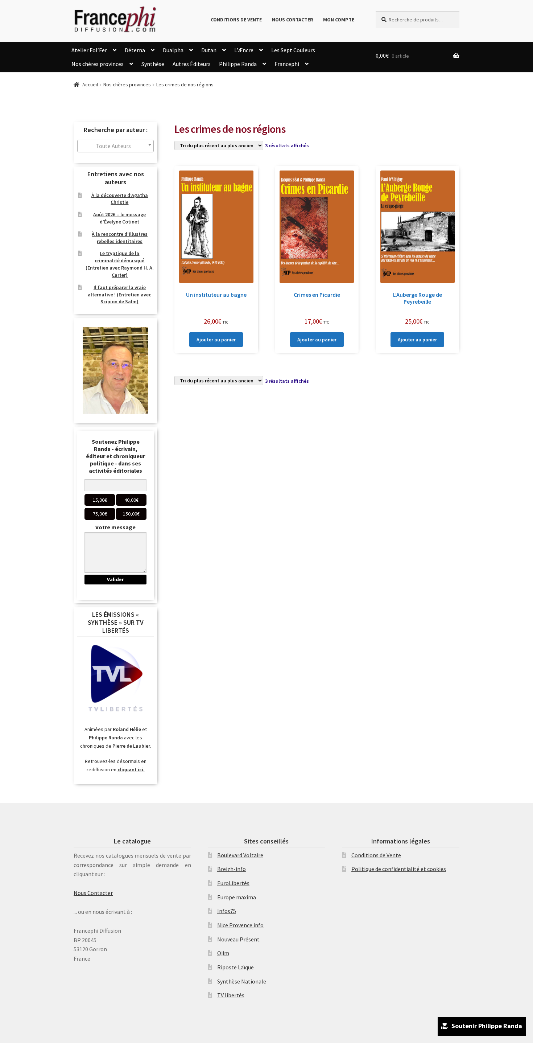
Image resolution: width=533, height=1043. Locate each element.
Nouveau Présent (238, 939)
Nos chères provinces (97, 63)
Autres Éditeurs (192, 63)
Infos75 (226, 911)
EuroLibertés (233, 883)
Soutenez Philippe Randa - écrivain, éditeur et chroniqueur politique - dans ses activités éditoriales (115, 456)
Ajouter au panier (216, 339)
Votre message (115, 527)
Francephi (286, 63)
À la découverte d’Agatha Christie (119, 199)
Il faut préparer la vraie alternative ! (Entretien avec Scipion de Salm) (119, 294)
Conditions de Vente (236, 19)
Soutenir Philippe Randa (486, 1026)
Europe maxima (236, 897)
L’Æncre (243, 50)
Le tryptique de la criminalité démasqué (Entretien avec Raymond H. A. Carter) (120, 264)
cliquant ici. (131, 769)
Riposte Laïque (235, 967)
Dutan (208, 50)
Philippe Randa (238, 63)
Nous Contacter (292, 19)
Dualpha (173, 50)
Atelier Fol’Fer (89, 50)
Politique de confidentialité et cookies (398, 868)
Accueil (90, 84)
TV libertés (230, 995)
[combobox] (115, 146)
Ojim (223, 953)
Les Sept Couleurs (293, 50)
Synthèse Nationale (241, 981)
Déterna (135, 50)
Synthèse (152, 63)
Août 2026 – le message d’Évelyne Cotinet (119, 218)
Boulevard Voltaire (240, 855)
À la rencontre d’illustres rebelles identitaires (120, 238)
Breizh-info (231, 868)
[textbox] (115, 146)
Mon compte (338, 19)
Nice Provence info (240, 925)
